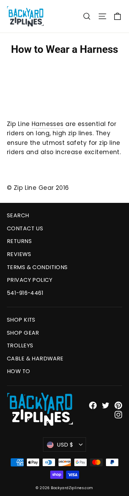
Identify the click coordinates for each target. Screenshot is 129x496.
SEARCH (18, 215)
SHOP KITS (21, 320)
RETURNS (19, 241)
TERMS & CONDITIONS (37, 267)
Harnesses (48, 124)
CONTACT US (25, 228)
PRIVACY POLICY (29, 280)
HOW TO (18, 371)
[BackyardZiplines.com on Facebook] (93, 405)
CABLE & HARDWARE (35, 358)
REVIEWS (19, 254)
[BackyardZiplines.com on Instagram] (118, 414)
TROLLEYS (20, 345)
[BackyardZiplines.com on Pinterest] (118, 405)
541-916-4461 (25, 293)
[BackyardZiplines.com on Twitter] (105, 405)
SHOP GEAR (23, 333)
